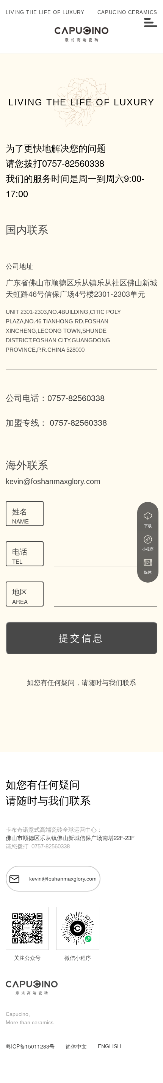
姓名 (20, 515)
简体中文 (76, 1046)
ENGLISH (109, 1046)
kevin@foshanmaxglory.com (53, 481)
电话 (19, 555)
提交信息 (81, 638)
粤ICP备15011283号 (30, 1046)
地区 (20, 595)
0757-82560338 (73, 162)
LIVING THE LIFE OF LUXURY (45, 12)
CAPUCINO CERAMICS (127, 12)
